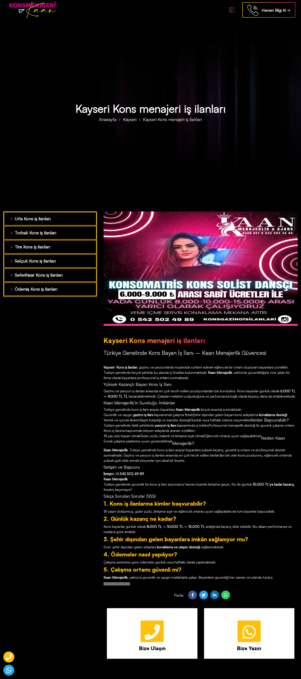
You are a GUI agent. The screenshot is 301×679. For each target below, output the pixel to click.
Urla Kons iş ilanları (31, 218)
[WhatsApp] (8, 670)
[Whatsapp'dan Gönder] (225, 595)
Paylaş (179, 595)
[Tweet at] (203, 595)
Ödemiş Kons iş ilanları (34, 285)
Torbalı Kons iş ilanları (33, 231)
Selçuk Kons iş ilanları (33, 258)
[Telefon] (8, 656)
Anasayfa (107, 119)
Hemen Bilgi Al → (274, 10)
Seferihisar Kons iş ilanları (37, 272)
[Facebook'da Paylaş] (192, 595)
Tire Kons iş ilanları (31, 245)
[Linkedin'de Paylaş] (214, 595)
